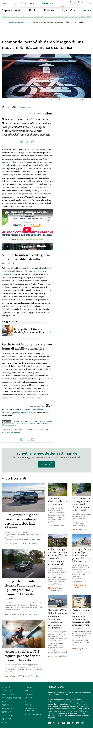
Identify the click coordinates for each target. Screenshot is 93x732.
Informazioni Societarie (31, 709)
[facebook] (49, 723)
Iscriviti (44, 464)
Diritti (14, 16)
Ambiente (6, 16)
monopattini (7, 274)
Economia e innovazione (37, 16)
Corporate (6, 712)
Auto (6, 544)
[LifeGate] (46, 3)
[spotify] (63, 723)
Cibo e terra (71, 16)
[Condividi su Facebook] (21, 142)
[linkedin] (77, 723)
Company (29, 687)
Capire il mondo (12, 10)
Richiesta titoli (8, 708)
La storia (29, 698)
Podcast (49, 10)
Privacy (28, 705)
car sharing (40, 366)
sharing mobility (9, 162)
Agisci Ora (68, 10)
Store (15, 3)
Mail (27, 701)
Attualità (6, 687)
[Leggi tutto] (89, 478)
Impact (87, 10)
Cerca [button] (31, 3)
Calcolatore (7, 715)
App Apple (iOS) (8, 694)
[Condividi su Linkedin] (32, 142)
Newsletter (21, 3)
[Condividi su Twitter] (27, 142)
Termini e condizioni (33, 714)
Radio (32, 10)
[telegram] (82, 723)
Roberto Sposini (26, 107)
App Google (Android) (11, 698)
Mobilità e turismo (56, 16)
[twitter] (54, 723)
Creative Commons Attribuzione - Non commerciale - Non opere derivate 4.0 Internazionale (27, 423)
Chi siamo (29, 694)
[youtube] (68, 723)
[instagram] (73, 723)
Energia (22, 16)
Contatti (29, 691)
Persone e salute (84, 16)
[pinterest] (59, 723)
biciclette (41, 271)
